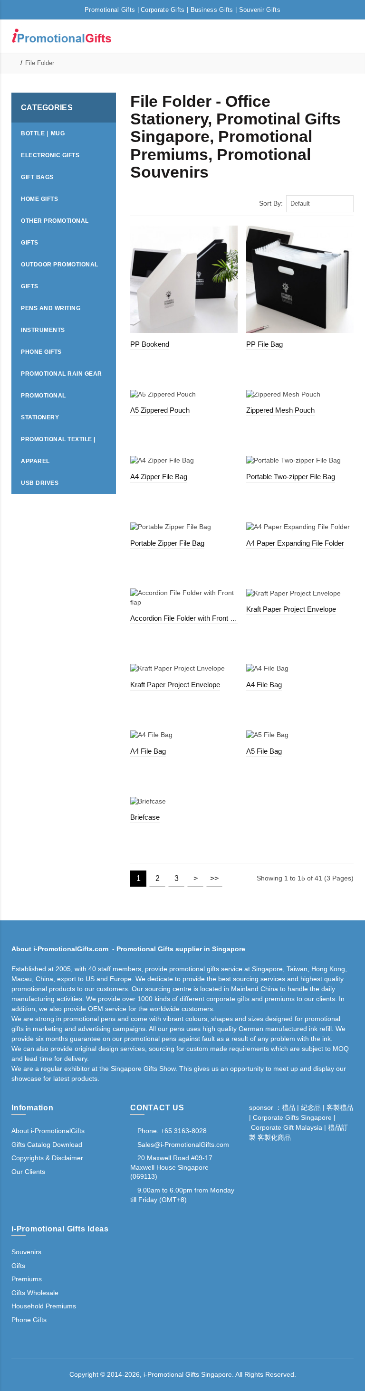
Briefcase (145, 817)
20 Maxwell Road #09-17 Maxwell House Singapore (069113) (171, 1167)
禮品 (288, 1107)
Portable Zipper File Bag (167, 543)
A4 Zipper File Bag (158, 477)
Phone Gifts (29, 1320)
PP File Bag (264, 344)
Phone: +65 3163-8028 (171, 1131)
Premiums (26, 1279)
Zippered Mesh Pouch (280, 410)
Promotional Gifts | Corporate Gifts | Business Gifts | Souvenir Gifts (182, 9)
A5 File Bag (264, 751)
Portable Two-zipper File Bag (290, 477)
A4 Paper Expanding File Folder (295, 543)
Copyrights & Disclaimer (47, 1158)
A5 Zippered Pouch (160, 410)
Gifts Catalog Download (46, 1144)
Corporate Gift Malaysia (286, 1127)
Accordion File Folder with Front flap (184, 618)
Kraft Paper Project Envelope (291, 609)
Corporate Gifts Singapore (292, 1117)
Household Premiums (43, 1306)
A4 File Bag (264, 685)
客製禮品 (340, 1107)
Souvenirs (26, 1252)
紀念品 (311, 1107)
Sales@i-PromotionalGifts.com (183, 1144)
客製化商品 (273, 1137)
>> (214, 878)
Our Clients (28, 1171)
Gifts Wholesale (34, 1292)
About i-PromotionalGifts (48, 1131)
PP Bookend (149, 344)
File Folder (39, 62)
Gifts (18, 1265)
